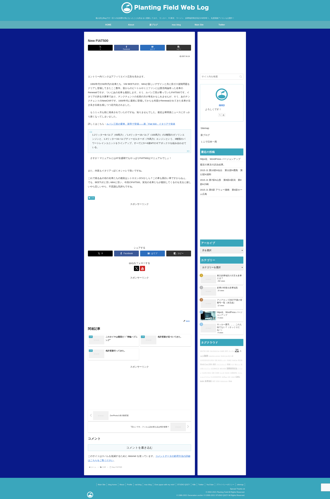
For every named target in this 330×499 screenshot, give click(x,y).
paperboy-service (214, 356)
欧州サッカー (222, 360)
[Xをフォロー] (136, 268)
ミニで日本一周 (209, 141)
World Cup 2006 (206, 364)
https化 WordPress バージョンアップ (220, 159)
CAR (92, 198)
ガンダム (231, 351)
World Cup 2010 (226, 356)
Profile (129, 485)
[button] (178, 48)
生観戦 (222, 351)
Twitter (201, 485)
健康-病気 (223, 368)
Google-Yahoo (206, 373)
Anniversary (224, 381)
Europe (227, 373)
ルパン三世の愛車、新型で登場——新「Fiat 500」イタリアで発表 (140, 124)
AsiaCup (234, 360)
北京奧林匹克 (215, 368)
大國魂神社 (233, 373)
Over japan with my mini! (164, 485)
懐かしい (237, 364)
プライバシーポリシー (225, 485)
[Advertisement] (139, 65)
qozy (222, 105)
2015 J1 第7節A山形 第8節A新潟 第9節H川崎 (220, 182)
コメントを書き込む (139, 447)
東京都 (240, 360)
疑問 (213, 381)
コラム (224, 377)
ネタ (232, 364)
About (121, 485)
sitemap (240, 485)
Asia (230, 381)
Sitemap (205, 128)
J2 (232, 356)
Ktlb (194, 485)
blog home (112, 485)
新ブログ (205, 135)
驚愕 (226, 351)
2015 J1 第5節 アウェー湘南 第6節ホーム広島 (221, 191)
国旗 (207, 351)
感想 (214, 364)
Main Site (101, 485)
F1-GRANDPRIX (216, 377)
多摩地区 (208, 381)
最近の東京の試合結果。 (213, 164)
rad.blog (138, 485)
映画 (228, 364)
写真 (216, 360)
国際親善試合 (232, 368)
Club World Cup (215, 351)
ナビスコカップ (221, 364)
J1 (237, 350)
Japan (233, 377)
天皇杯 (217, 373)
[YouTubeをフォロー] (142, 268)
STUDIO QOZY (183, 485)
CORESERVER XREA (207, 360)
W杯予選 (203, 351)
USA (229, 377)
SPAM (218, 381)
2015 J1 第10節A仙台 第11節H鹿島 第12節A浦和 (221, 172)
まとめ (222, 373)
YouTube (210, 485)
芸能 (213, 373)
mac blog (148, 485)
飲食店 (229, 360)
